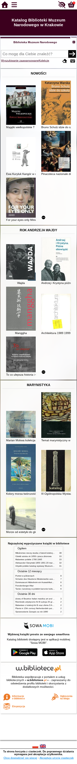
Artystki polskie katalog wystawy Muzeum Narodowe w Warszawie (45, 566)
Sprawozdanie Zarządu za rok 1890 (31, 612)
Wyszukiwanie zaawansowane (20, 60)
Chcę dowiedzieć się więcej (20, 758)
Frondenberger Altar (24, 586)
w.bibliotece (37, 680)
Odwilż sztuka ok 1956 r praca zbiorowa (33, 556)
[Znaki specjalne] (72, 61)
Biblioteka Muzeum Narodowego (35, 42)
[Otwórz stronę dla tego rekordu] (22, 105)
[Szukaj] (72, 54)
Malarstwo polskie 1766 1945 (28, 559)
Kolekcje (44, 60)
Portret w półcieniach (24, 576)
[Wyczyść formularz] (65, 61)
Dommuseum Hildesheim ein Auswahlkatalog (35, 582)
